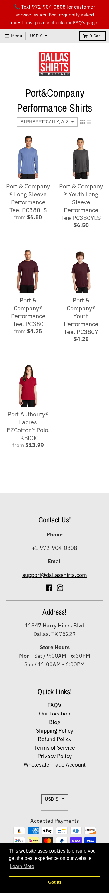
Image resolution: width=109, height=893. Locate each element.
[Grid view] (82, 122)
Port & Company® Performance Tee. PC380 (28, 312)
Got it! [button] (54, 882)
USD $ (36, 36)
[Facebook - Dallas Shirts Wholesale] (49, 587)
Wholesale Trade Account (55, 764)
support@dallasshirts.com (54, 574)
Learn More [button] (22, 866)
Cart (95, 36)
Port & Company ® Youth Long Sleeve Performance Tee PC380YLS (81, 202)
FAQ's (55, 705)
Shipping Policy (54, 730)
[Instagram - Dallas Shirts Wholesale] (60, 587)
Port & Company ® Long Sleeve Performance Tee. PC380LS (28, 198)
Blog (54, 722)
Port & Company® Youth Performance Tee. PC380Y (81, 316)
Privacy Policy (55, 756)
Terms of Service (54, 747)
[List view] (89, 122)
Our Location (54, 713)
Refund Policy (54, 739)
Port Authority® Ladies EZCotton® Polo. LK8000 (28, 426)
